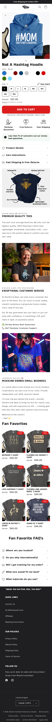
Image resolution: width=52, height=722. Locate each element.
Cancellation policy (13, 720)
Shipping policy (40, 716)
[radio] (4, 73)
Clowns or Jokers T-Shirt (37, 456)
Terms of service (27, 716)
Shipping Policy (12, 650)
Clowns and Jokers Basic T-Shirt (37, 490)
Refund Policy (11, 644)
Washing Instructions (14, 622)
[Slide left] (21, 61)
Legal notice (43, 720)
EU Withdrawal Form (14, 610)
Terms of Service (12, 656)
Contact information (29, 720)
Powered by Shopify (29, 712)
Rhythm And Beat (15, 712)
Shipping (4, 102)
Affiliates (9, 616)
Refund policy (44, 712)
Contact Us (10, 604)
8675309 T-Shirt (10, 455)
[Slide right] (31, 61)
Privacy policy (13, 716)
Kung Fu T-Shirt (35, 523)
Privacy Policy (11, 638)
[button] (5, 7)
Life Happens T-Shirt (13, 489)
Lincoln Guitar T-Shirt (11, 524)
